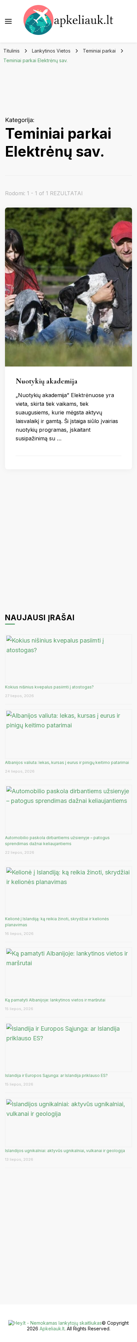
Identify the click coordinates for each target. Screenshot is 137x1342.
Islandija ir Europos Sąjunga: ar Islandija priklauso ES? (56, 1075)
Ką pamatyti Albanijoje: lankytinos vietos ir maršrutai (55, 999)
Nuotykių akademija (46, 380)
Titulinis (11, 51)
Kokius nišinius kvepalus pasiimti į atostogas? (50, 686)
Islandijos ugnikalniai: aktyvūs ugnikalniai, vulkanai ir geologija (65, 1150)
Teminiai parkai (99, 51)
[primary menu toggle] (8, 21)
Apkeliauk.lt (52, 1328)
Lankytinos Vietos (51, 51)
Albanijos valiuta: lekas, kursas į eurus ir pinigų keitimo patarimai (67, 762)
